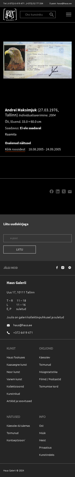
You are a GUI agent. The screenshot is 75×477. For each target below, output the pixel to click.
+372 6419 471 (23, 332)
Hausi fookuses (16, 357)
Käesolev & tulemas (18, 426)
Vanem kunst (14, 379)
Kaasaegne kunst (17, 364)
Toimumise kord (48, 386)
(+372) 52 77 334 (34, 3)
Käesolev (44, 357)
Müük (42, 433)
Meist (42, 440)
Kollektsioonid (15, 386)
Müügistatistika (48, 372)
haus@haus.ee (64, 3)
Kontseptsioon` (16, 440)
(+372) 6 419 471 (16, 3)
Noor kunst (13, 372)
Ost (41, 426)
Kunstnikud (13, 394)
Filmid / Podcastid (50, 379)
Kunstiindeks (46, 455)
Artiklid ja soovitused (19, 401)
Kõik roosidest (15, 149)
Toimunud (45, 364)
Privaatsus (45, 447)
